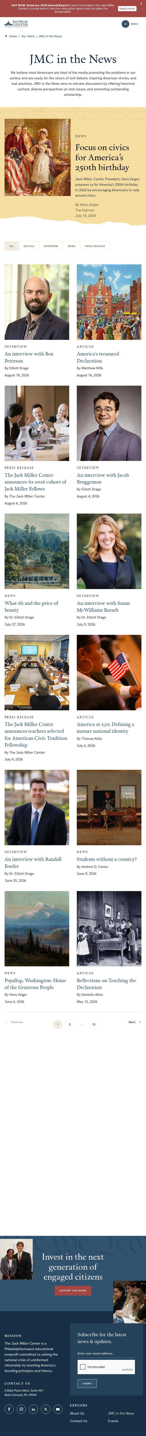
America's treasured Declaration (98, 357)
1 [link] (58, 1024)
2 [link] (70, 1024)
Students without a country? (107, 859)
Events (113, 1421)
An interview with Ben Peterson (29, 357)
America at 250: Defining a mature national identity (105, 727)
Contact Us (78, 1421)
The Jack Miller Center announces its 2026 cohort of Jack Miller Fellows (35, 481)
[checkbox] (29, 246)
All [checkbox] (11, 246)
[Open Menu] (125, 24)
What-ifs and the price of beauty (31, 606)
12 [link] (93, 1024)
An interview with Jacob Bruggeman (103, 478)
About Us (77, 1413)
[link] (135, 1022)
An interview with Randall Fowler (33, 862)
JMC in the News (121, 1413)
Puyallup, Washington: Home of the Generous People (35, 983)
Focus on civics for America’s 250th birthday (102, 157)
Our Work (28, 36)
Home (13, 36)
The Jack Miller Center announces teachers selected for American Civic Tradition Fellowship (36, 734)
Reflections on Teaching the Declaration (106, 983)
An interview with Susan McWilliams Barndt (103, 606)
